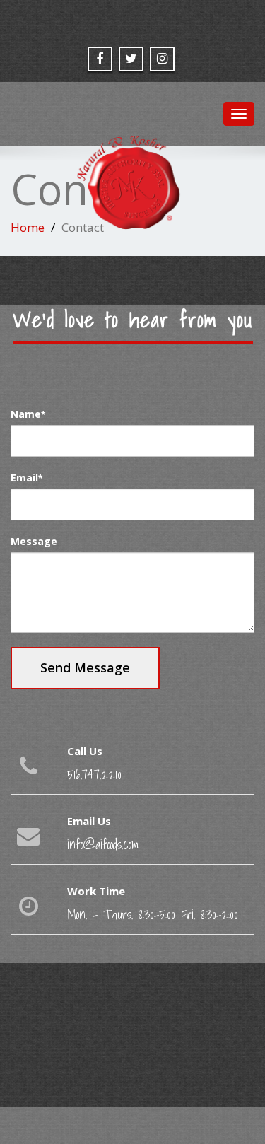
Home (28, 227)
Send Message (85, 667)
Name (28, 414)
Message (34, 541)
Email (26, 477)
